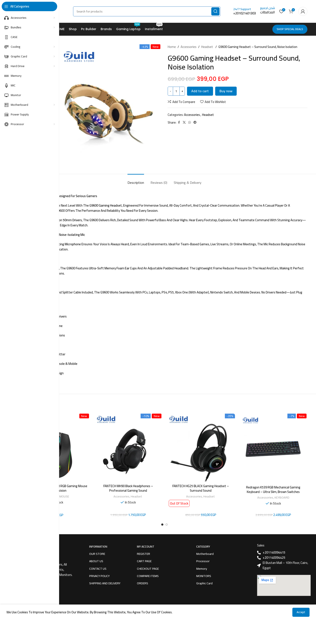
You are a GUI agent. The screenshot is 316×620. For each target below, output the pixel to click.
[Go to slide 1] (162, 524)
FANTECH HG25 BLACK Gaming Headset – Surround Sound (200, 488)
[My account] (303, 11)
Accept (301, 612)
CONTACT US (97, 568)
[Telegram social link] (195, 122)
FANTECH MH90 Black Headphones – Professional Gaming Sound (128, 488)
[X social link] (184, 122)
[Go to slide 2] (167, 524)
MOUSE (64, 496)
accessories (188, 46)
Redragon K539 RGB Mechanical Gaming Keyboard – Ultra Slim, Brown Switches (273, 489)
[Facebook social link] (178, 122)
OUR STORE (97, 554)
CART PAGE (144, 561)
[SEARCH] (215, 11)
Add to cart (200, 91)
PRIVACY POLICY (99, 576)
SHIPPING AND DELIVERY (104, 583)
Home (172, 46)
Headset (207, 46)
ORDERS (142, 583)
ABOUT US (96, 561)
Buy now (225, 91)
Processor (203, 561)
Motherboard (205, 554)
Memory (201, 568)
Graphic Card (204, 583)
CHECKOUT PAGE (148, 568)
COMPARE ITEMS (148, 576)
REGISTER (143, 554)
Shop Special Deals (290, 29)
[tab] (135, 180)
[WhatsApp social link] (189, 122)
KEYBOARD (282, 497)
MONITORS (203, 576)
